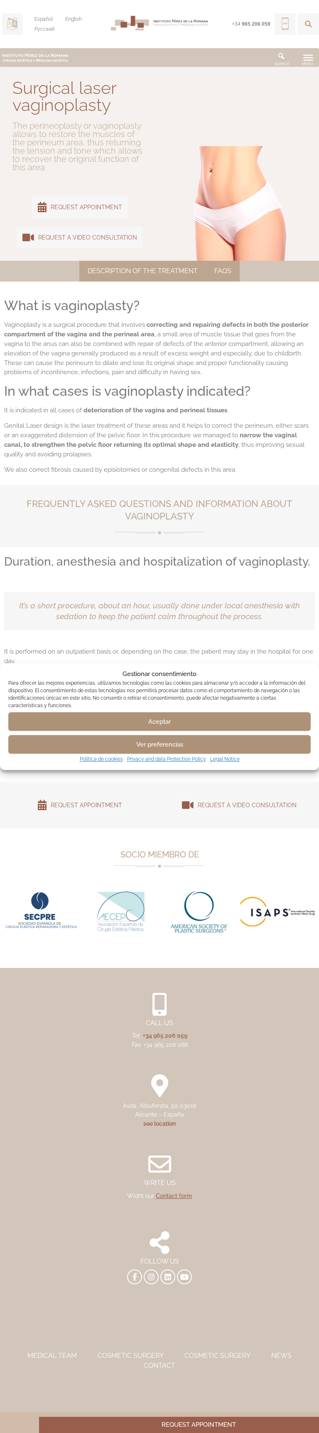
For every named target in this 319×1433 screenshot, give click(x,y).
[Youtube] (184, 1276)
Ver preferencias (159, 744)
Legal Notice (225, 759)
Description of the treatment (143, 271)
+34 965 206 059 (165, 1035)
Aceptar (159, 721)
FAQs (222, 271)
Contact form (174, 1195)
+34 (251, 24)
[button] (308, 24)
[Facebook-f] (134, 1276)
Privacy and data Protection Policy (166, 759)
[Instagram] (151, 1276)
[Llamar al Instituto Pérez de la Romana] (285, 24)
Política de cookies (101, 759)
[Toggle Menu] (308, 57)
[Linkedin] (167, 1276)
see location (159, 1123)
